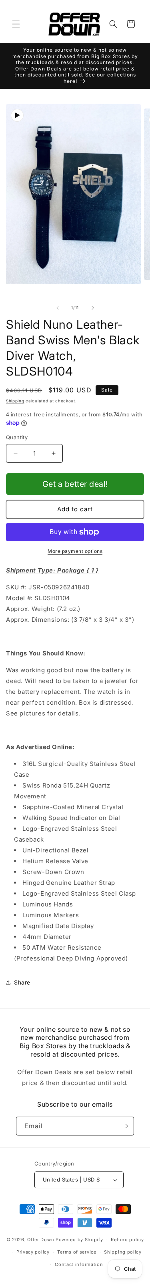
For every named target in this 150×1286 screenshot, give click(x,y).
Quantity (17, 437)
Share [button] (22, 982)
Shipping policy (123, 1252)
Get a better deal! (75, 484)
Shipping (15, 400)
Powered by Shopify (79, 1239)
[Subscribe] (125, 1126)
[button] (16, 24)
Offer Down (40, 1239)
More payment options (75, 551)
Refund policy (127, 1239)
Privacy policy (33, 1252)
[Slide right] (93, 308)
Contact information (79, 1264)
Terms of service (76, 1252)
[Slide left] (57, 308)
